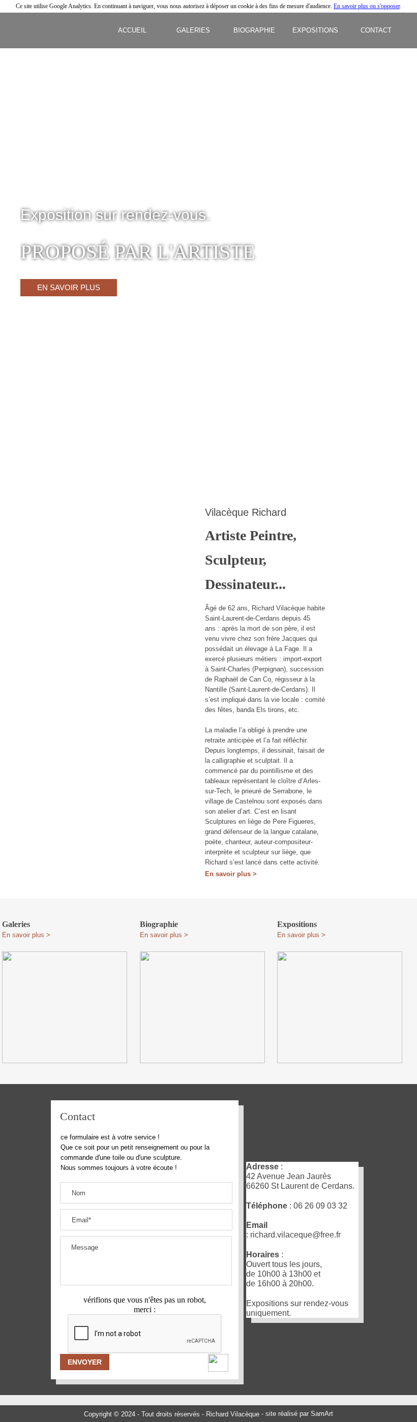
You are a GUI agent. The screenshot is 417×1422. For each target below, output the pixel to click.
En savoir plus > (231, 874)
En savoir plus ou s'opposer (367, 6)
